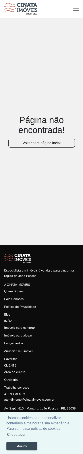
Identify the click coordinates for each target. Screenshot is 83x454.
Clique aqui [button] (16, 434)
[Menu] (76, 9)
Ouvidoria (11, 379)
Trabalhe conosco (16, 387)
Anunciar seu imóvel (18, 351)
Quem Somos (13, 291)
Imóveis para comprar (19, 327)
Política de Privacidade (20, 306)
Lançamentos (13, 343)
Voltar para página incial (42, 143)
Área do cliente (14, 372)
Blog (7, 314)
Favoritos (10, 359)
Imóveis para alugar (18, 335)
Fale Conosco (14, 299)
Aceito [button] (22, 446)
